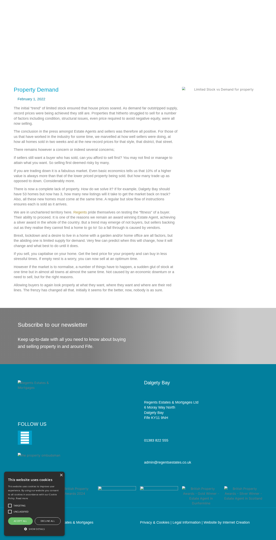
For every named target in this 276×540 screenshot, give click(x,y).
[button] (34, 529)
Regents (80, 212)
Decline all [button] (48, 520)
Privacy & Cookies (155, 522)
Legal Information (187, 522)
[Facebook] (25, 438)
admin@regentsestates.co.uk (167, 462)
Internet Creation (236, 522)
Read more (22, 498)
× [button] (61, 475)
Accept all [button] (20, 520)
